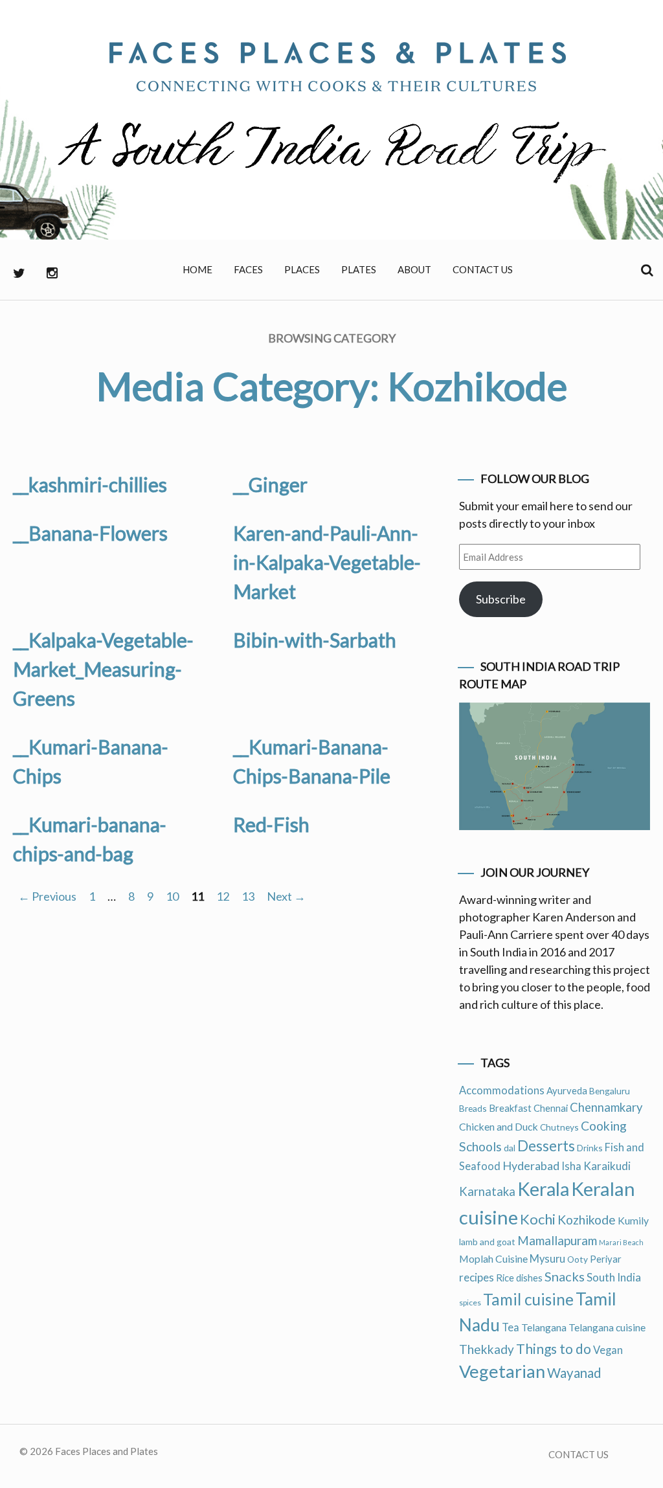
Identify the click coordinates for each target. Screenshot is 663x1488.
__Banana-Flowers (90, 533)
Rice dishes (519, 1277)
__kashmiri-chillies (90, 484)
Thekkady (486, 1349)
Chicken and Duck (498, 1126)
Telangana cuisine (607, 1327)
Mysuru (547, 1258)
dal (509, 1147)
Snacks (565, 1276)
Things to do (553, 1348)
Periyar (606, 1259)
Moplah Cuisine (493, 1258)
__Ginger (270, 484)
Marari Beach (621, 1242)
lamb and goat (487, 1241)
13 (248, 896)
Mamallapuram (557, 1240)
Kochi (538, 1219)
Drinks (590, 1147)
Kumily (633, 1220)
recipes (476, 1277)
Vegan (608, 1350)
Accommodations (502, 1090)
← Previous (47, 896)
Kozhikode (586, 1219)
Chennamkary (606, 1107)
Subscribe (501, 599)
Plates (358, 269)
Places (302, 269)
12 (222, 896)
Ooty (577, 1259)
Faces (248, 269)
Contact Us (483, 269)
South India (614, 1277)
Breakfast (510, 1108)
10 (172, 896)
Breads (473, 1108)
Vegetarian (502, 1371)
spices (470, 1302)
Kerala (543, 1189)
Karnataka (487, 1191)
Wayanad (574, 1373)
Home (197, 269)
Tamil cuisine (528, 1299)
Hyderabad (530, 1165)
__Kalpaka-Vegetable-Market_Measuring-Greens (103, 669)
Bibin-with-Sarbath (314, 639)
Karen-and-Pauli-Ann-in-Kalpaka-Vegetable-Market (327, 562)
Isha (571, 1166)
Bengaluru (609, 1090)
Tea (510, 1327)
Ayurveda (566, 1090)
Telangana (544, 1327)
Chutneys (559, 1127)
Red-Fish (271, 824)
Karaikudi (607, 1166)
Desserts (546, 1146)
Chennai (551, 1108)
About (414, 269)
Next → (286, 896)
